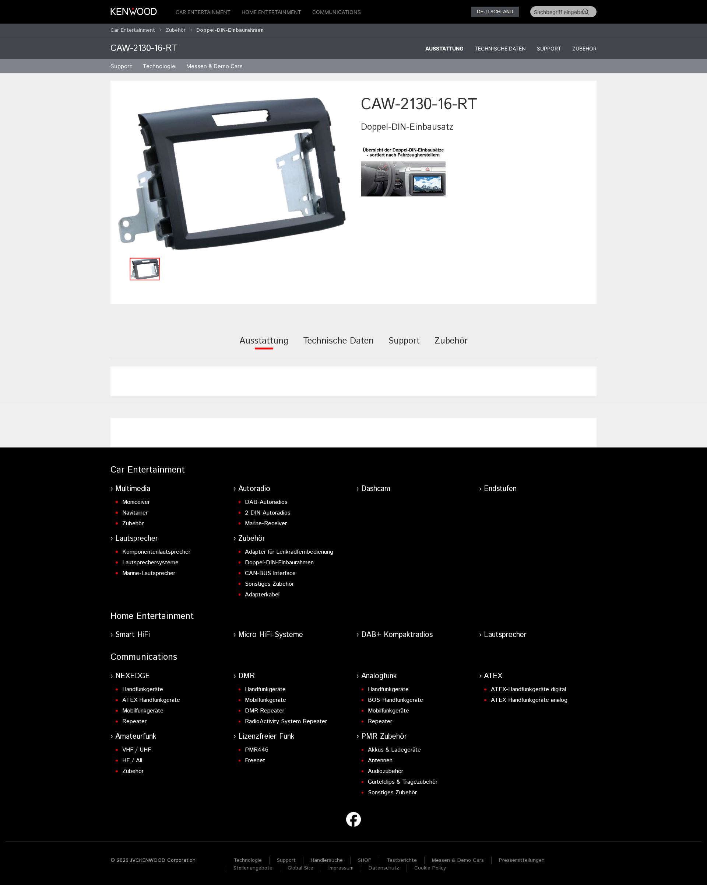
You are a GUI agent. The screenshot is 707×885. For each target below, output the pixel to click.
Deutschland (495, 11)
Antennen (380, 760)
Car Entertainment (203, 12)
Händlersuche (327, 860)
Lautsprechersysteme (150, 562)
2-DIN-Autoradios (268, 513)
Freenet (255, 760)
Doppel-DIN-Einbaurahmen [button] (230, 30)
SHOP (365, 860)
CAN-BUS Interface (270, 573)
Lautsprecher (136, 538)
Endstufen (500, 489)
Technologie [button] (159, 66)
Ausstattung (444, 48)
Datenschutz (384, 868)
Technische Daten (500, 48)
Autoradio (254, 489)
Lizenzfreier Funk (266, 736)
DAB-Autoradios (266, 502)
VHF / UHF (136, 750)
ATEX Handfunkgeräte (151, 700)
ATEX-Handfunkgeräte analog (529, 700)
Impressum (341, 868)
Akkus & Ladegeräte (394, 750)
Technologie (247, 860)
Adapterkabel (262, 594)
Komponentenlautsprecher (156, 552)
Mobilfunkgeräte (142, 711)
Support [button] (121, 66)
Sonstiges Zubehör (269, 584)
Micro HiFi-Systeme (270, 635)
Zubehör (176, 30)
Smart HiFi (132, 635)
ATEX (493, 676)
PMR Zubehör (384, 736)
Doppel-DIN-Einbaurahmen (279, 562)
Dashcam (375, 489)
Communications (336, 12)
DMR (246, 676)
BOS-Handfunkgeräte (395, 700)
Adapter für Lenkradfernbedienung (289, 552)
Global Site (300, 868)
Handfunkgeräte (142, 689)
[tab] (264, 346)
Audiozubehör (385, 771)
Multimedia (132, 489)
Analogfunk (379, 676)
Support (549, 48)
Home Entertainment (271, 12)
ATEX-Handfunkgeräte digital (528, 689)
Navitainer (135, 513)
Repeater (134, 721)
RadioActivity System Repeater (286, 721)
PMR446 (256, 750)
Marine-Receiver (266, 523)
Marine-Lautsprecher (148, 573)
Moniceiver (136, 502)
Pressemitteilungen (522, 860)
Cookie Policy (430, 868)
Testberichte (402, 860)
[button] (232, 174)
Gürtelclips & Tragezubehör (402, 782)
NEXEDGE (132, 676)
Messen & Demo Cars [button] (214, 66)
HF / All (132, 760)
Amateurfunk (135, 736)
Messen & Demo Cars (458, 860)
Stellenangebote (252, 868)
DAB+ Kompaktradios (397, 635)
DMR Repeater (264, 711)
